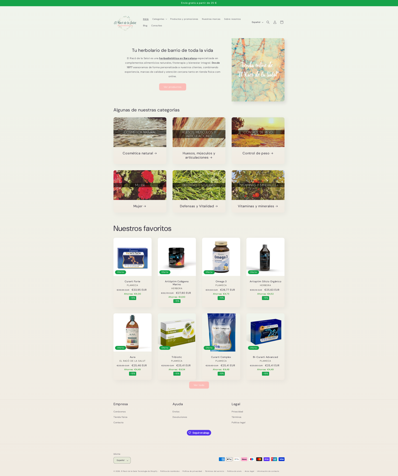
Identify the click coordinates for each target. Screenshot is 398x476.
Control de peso (256, 153)
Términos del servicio (214, 471)
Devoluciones (180, 417)
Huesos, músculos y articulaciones (199, 155)
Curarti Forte (132, 281)
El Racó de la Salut (129, 471)
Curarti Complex (221, 357)
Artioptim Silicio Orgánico (265, 281)
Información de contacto (268, 471)
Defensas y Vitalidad (197, 206)
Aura (132, 357)
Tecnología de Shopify (147, 471)
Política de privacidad (192, 471)
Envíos (176, 411)
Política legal (238, 422)
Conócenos (119, 411)
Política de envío (234, 471)
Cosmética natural (138, 153)
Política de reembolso (170, 471)
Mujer (138, 206)
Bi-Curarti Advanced (265, 357)
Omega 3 (221, 281)
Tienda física (120, 417)
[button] (159, 19)
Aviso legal (249, 471)
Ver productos (173, 87)
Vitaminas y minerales (256, 206)
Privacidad (237, 411)
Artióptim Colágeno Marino (177, 283)
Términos (236, 417)
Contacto (118, 422)
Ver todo (199, 385)
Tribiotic (177, 357)
